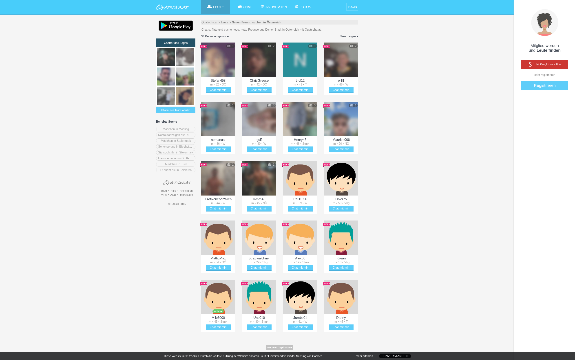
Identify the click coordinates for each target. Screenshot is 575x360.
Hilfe (173, 190)
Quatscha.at (209, 22)
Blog (164, 190)
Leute (224, 22)
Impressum (186, 194)
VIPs (164, 194)
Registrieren (545, 85)
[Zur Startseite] (172, 10)
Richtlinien (186, 190)
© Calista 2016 (177, 204)
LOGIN (352, 7)
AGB (173, 194)
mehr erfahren (364, 356)
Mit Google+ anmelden (548, 64)
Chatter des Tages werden (175, 110)
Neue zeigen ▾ (349, 36)
